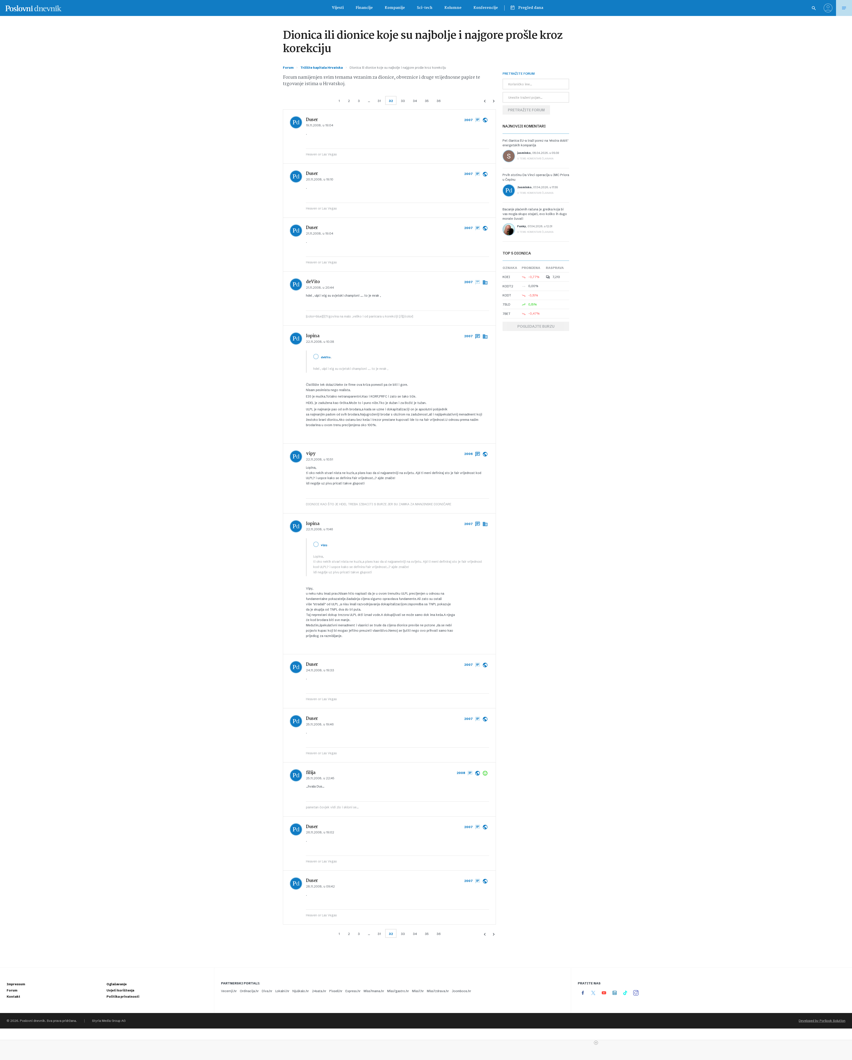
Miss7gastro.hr (398, 991)
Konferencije (485, 8)
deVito (313, 282)
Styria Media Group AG (109, 1021)
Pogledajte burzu (535, 326)
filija (311, 772)
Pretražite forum (526, 110)
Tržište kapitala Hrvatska (321, 68)
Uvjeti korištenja (120, 990)
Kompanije (395, 8)
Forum (288, 68)
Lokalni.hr (282, 991)
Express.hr (353, 991)
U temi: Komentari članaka (535, 158)
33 (403, 101)
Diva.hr (267, 991)
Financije (364, 8)
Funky (521, 226)
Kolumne (453, 8)
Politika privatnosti (122, 997)
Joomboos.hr (461, 991)
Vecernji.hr (229, 991)
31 (379, 101)
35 (427, 101)
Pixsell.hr (335, 991)
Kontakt (13, 997)
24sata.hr (319, 991)
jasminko (524, 153)
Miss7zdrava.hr (438, 991)
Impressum (16, 984)
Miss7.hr (418, 991)
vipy (310, 453)
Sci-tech (424, 8)
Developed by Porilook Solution (822, 1021)
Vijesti (338, 8)
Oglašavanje (116, 984)
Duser (312, 119)
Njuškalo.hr (300, 991)
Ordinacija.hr (249, 991)
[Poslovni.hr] (33, 8)
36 (439, 101)
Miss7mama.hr (374, 991)
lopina (313, 336)
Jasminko (524, 187)
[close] (596, 1043)
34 (415, 101)
